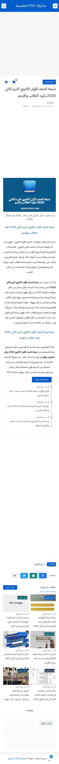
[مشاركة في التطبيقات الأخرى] (15, 575)
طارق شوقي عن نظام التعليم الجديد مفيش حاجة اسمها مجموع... (29, 393)
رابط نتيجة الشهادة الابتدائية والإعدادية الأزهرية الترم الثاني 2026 (44, 622)
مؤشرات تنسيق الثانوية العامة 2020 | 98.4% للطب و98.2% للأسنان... (28, 408)
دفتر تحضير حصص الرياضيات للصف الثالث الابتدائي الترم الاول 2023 (44, 695)
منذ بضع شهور (48, 614)
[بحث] (3, 5)
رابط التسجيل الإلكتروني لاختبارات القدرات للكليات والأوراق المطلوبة (29, 424)
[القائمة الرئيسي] (55, 5)
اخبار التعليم (49, 82)
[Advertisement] (29, 44)
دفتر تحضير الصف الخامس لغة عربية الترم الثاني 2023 (16, 656)
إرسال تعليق (46, 723)
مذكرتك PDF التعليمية (31, 6)
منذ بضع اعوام (41, 387)
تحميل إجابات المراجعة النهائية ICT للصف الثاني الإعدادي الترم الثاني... (18, 622)
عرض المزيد (10, 587)
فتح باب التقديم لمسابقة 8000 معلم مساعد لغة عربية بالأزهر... (44, 658)
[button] (43, 575)
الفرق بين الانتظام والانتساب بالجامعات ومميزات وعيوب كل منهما (17, 695)
